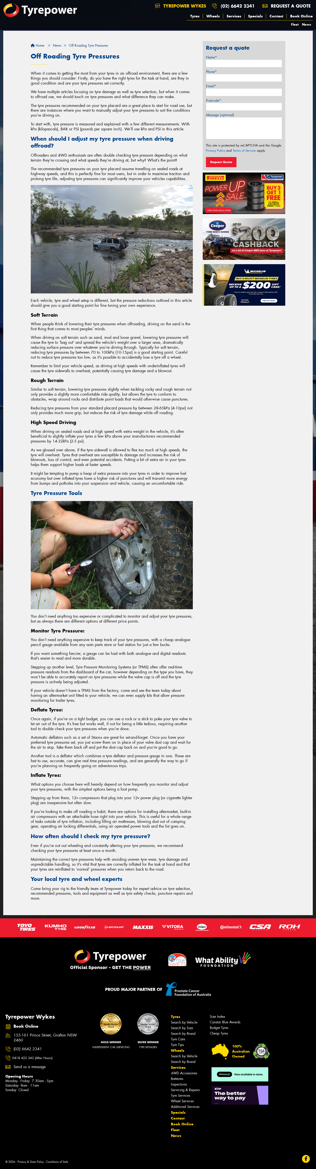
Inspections (179, 1084)
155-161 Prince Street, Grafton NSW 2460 (45, 1038)
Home (39, 45)
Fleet (295, 24)
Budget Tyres (219, 1028)
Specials (255, 16)
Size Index (217, 1016)
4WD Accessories (184, 1073)
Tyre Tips (177, 1045)
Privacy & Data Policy (31, 1162)
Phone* (211, 71)
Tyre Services (180, 1095)
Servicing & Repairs (185, 1090)
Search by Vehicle (184, 1022)
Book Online (301, 16)
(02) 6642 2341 (238, 6)
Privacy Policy (215, 150)
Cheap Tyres (219, 1033)
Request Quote (221, 162)
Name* (211, 57)
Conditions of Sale (57, 1162)
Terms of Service (244, 150)
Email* (211, 86)
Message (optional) (220, 115)
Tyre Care (178, 1039)
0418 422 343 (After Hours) (32, 1058)
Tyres (194, 16)
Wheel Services (182, 1101)
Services (234, 16)
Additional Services (185, 1106)
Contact (276, 16)
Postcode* (213, 100)
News (306, 24)
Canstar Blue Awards (225, 1022)
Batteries (177, 1078)
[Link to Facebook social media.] (306, 1159)
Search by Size (182, 1028)
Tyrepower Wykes (184, 6)
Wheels (213, 16)
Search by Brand (183, 1033)
